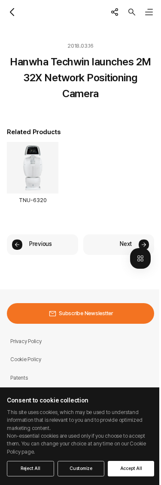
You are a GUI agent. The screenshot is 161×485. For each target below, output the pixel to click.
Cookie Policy (25, 359)
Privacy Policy (26, 341)
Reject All (30, 468)
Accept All (131, 468)
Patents (18, 377)
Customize (81, 468)
